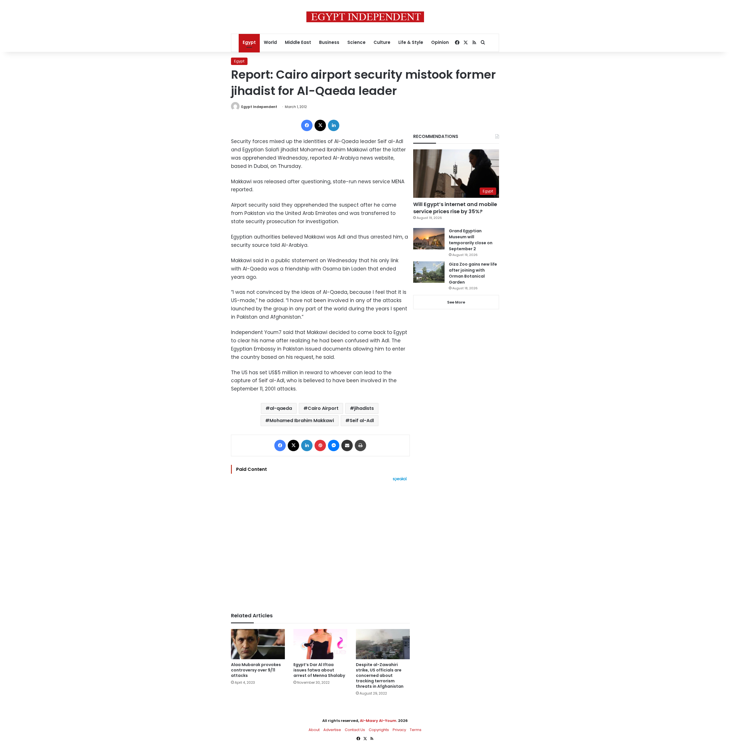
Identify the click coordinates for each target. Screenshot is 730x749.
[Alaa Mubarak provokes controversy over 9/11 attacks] (258, 644)
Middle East (298, 42)
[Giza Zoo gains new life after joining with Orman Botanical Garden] (429, 272)
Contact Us (355, 729)
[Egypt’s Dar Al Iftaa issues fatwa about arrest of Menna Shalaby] (320, 644)
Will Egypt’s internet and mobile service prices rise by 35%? (455, 208)
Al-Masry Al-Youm (378, 720)
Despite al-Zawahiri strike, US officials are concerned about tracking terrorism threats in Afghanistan (379, 675)
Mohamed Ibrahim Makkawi (301, 420)
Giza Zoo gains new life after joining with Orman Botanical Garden (473, 273)
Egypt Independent (259, 106)
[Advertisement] (320, 544)
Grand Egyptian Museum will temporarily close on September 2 (470, 240)
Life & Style (410, 42)
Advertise (332, 729)
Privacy (399, 729)
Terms (415, 729)
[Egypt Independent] (365, 16)
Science (356, 42)
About (314, 729)
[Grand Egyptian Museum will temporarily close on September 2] (429, 238)
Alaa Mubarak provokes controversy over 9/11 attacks (256, 670)
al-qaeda (281, 408)
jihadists (364, 408)
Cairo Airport (323, 408)
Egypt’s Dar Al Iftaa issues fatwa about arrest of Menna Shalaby (319, 670)
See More (456, 302)
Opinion (440, 42)
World (270, 42)
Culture (382, 42)
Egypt (249, 42)
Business (329, 42)
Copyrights (379, 729)
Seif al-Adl (362, 420)
